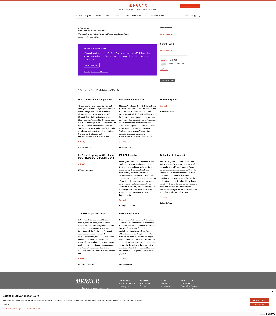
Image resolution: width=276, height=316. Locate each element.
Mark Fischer (85, 37)
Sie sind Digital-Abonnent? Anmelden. (96, 72)
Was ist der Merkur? (127, 283)
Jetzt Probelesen (91, 65)
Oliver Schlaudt (94, 37)
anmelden (189, 16)
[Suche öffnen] (198, 15)
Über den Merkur (157, 15)
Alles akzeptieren (259, 300)
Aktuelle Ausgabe (83, 15)
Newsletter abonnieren (190, 6)
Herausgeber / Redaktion (124, 288)
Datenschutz (165, 286)
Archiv (99, 15)
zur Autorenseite (166, 34)
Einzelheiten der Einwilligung (12, 309)
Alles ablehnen (259, 304)
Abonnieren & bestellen (136, 15)
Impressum (165, 283)
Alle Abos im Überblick (145, 284)
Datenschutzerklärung (34, 309)
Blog (108, 15)
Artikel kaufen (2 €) (167, 80)
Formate (117, 15)
